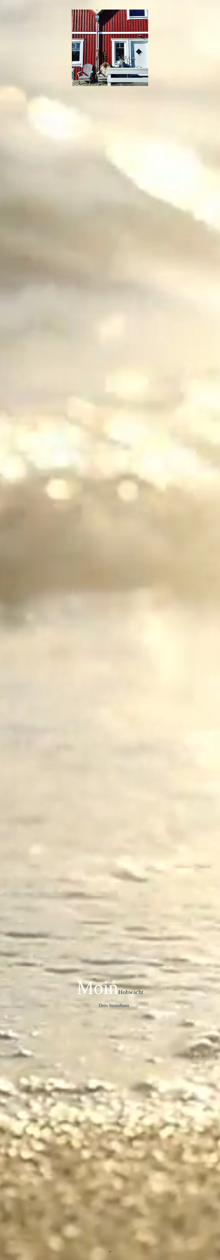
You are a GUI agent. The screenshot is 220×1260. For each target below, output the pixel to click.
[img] (110, 630)
